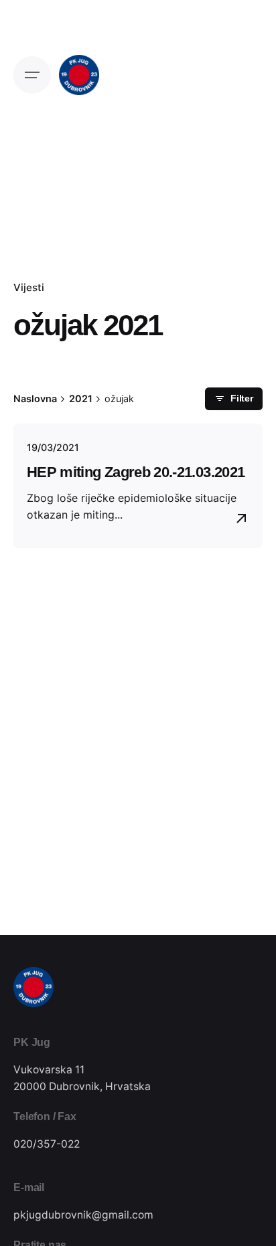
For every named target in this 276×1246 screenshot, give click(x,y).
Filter (241, 398)
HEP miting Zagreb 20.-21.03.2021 (136, 472)
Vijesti (28, 287)
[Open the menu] (32, 75)
